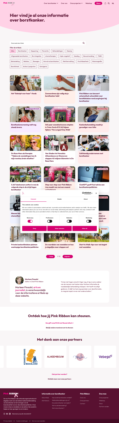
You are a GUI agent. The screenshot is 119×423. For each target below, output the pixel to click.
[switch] (49, 221)
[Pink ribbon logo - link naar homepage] (10, 395)
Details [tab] (59, 199)
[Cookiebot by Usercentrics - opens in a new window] (84, 193)
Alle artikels (45, 398)
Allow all (84, 228)
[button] (51, 3)
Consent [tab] (33, 199)
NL (113, 3)
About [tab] (86, 199)
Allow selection (59, 228)
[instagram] (4, 414)
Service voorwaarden (38, 421)
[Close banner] (96, 193)
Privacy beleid (7, 421)
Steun (98, 3)
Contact (82, 403)
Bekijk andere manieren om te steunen (59, 328)
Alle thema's (45, 400)
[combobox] (113, 3)
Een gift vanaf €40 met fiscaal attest (59, 323)
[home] (9, 3)
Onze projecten (103, 398)
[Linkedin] (10, 414)
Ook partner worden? (59, 374)
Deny (34, 228)
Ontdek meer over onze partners (59, 379)
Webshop (88, 3)
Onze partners (84, 400)
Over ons (64, 3)
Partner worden (104, 406)
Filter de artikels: (16, 48)
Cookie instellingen (22, 421)
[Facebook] (7, 414)
